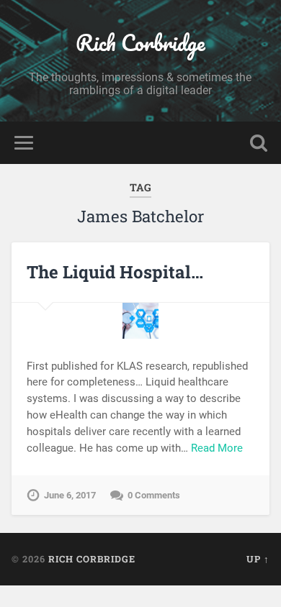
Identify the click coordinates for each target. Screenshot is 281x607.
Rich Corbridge (140, 42)
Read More (217, 448)
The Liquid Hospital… (115, 271)
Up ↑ (257, 559)
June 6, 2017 (70, 495)
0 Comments (154, 495)
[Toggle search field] (258, 143)
